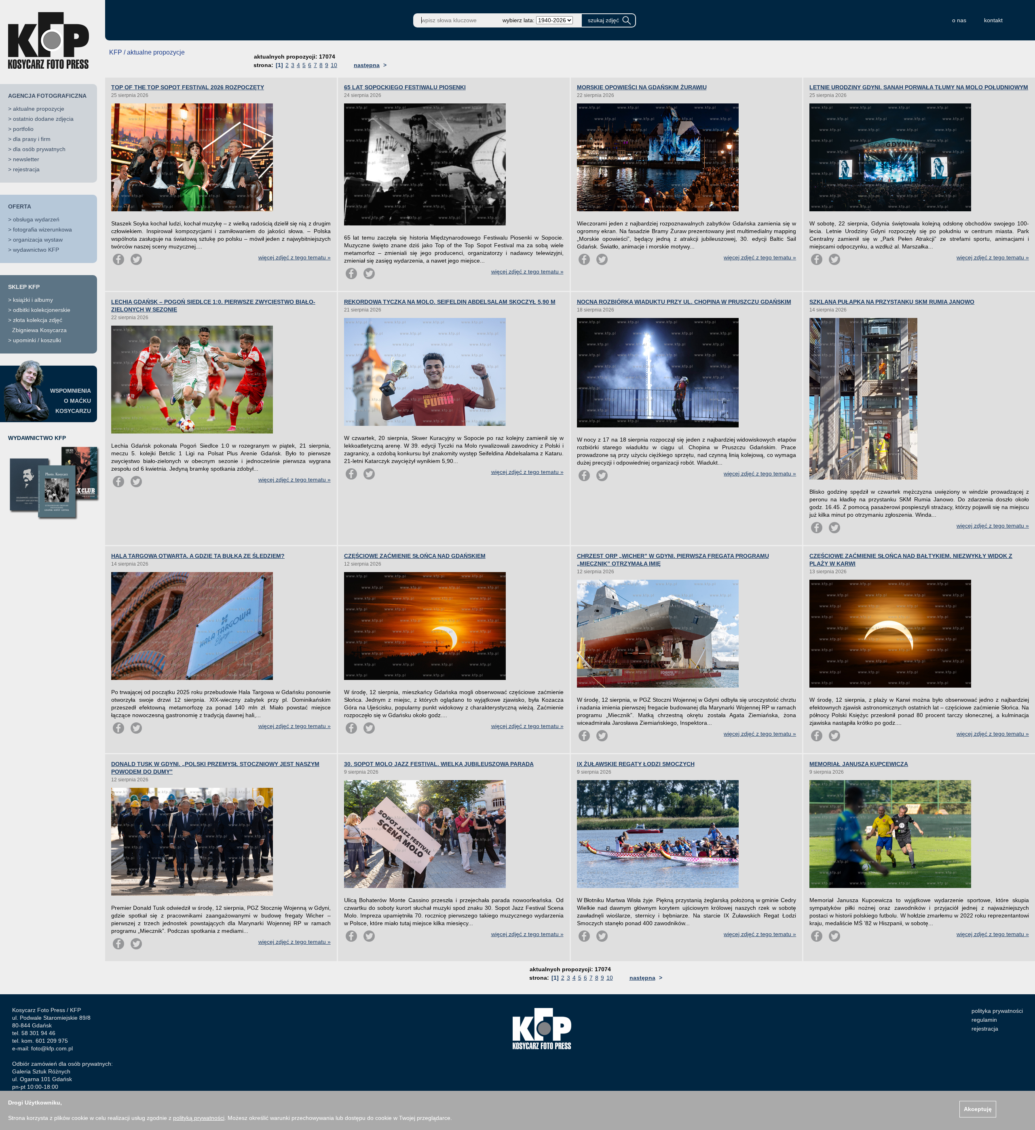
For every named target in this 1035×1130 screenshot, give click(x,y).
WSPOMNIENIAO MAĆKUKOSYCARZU (70, 400)
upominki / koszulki (37, 340)
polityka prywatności (997, 1011)
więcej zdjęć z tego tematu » (294, 257)
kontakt (993, 20)
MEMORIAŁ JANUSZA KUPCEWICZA (858, 764)
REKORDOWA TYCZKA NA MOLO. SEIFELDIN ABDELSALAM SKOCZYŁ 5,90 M (450, 302)
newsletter (26, 159)
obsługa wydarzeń (36, 219)
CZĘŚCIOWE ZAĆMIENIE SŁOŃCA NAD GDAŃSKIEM (415, 556)
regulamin (984, 1019)
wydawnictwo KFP (36, 249)
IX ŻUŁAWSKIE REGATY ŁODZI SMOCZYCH (636, 764)
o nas (959, 20)
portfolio (23, 129)
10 (334, 65)
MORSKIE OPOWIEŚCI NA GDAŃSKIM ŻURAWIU (642, 87)
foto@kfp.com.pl (52, 1048)
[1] (279, 65)
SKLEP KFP (24, 287)
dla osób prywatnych (39, 149)
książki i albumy (33, 300)
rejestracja (26, 169)
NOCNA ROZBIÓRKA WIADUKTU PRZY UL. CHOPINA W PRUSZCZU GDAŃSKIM (684, 302)
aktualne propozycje (38, 108)
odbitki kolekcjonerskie (41, 310)
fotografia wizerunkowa (42, 229)
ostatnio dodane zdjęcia (43, 119)
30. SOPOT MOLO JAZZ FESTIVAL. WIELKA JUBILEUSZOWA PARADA (439, 764)
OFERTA (19, 206)
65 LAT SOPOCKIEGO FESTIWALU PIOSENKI (405, 87)
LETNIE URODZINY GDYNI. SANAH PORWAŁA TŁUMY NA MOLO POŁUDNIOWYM (918, 87)
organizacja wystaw (38, 239)
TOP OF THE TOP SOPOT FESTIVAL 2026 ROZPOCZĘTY (187, 87)
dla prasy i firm (32, 139)
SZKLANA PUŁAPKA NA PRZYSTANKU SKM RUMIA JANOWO (891, 302)
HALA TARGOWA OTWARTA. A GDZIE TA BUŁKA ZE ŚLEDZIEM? (198, 556)
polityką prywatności (198, 1118)
